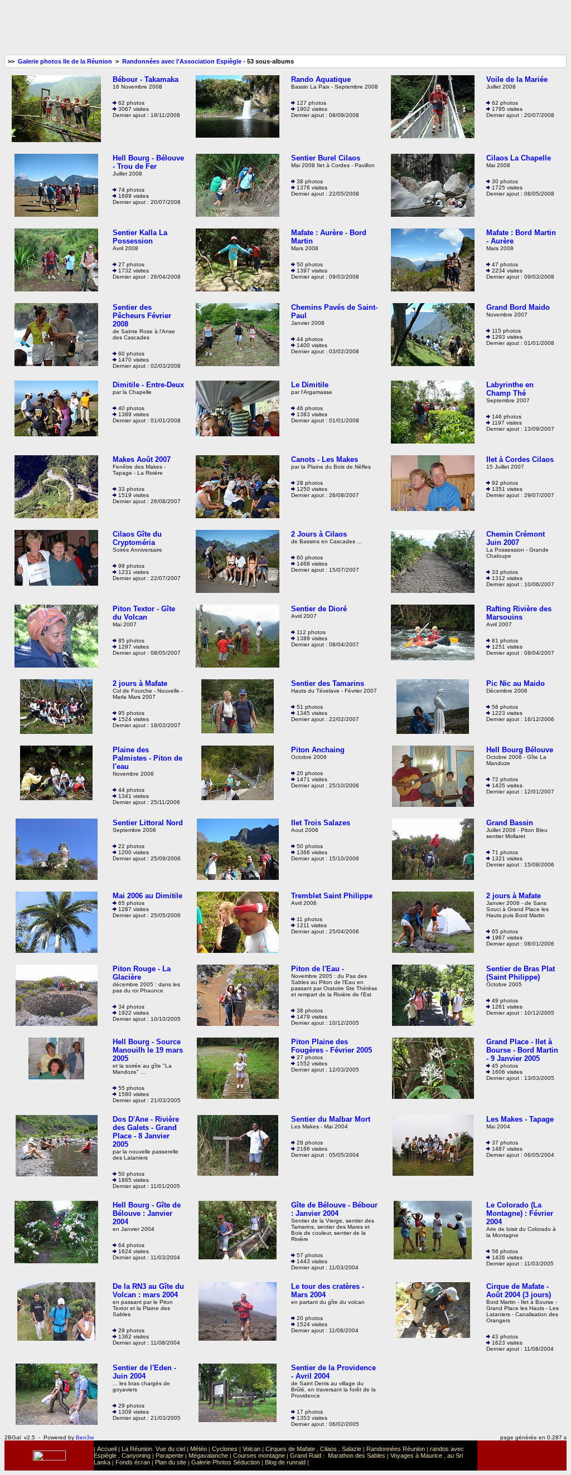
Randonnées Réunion (395, 1448)
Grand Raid (305, 1455)
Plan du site (170, 1462)
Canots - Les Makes (324, 459)
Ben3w (85, 1437)
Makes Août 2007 (142, 459)
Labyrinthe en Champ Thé (510, 389)
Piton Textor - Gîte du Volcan (144, 613)
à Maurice (428, 1455)
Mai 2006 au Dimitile (147, 896)
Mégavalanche (208, 1455)
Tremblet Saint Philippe (331, 896)
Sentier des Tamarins (327, 683)
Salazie (351, 1448)
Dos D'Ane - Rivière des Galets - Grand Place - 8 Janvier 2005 (146, 1131)
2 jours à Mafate (140, 683)
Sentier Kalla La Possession (140, 236)
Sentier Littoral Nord (148, 823)
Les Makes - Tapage (520, 1119)
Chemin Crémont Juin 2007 (515, 538)
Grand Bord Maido (518, 307)
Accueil (107, 1448)
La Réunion (137, 1448)
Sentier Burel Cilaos (325, 158)
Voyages (402, 1455)
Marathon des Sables (356, 1455)
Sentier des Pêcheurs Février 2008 (142, 315)
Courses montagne (259, 1455)
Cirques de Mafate (290, 1448)
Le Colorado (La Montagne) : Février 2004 (519, 1213)
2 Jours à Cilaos (319, 534)
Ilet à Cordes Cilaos (520, 459)
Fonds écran (132, 1462)
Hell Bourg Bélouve (519, 750)
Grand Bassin (509, 823)
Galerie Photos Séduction (225, 1462)
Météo (198, 1448)
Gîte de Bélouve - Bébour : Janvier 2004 (334, 1209)
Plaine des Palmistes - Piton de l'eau (147, 758)
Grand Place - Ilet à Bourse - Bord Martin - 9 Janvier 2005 (522, 1050)
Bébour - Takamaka (145, 79)
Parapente (169, 1455)
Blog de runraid (285, 1462)
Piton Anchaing (318, 750)
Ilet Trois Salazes (320, 823)
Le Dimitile (309, 385)
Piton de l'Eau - (317, 969)
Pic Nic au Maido (515, 683)
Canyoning (136, 1455)
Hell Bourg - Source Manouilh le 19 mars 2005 (148, 1050)
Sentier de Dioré (319, 609)
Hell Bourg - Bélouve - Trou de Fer (148, 162)
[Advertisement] (285, 29)
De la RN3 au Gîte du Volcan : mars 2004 (148, 1290)
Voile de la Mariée (517, 79)
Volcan (251, 1448)
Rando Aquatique (321, 79)
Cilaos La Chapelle (518, 158)
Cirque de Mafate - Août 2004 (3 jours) (518, 1290)
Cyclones (225, 1448)
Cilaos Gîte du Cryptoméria (137, 538)
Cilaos (328, 1448)
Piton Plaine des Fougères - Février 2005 (331, 1046)
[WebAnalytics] (522, 1457)
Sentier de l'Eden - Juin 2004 (144, 1372)
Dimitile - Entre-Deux (148, 385)
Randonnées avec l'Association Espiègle (181, 61)
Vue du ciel (170, 1448)
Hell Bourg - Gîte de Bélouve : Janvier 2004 (147, 1213)
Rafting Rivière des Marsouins (518, 613)
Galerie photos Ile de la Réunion (65, 61)
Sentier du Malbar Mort (330, 1119)
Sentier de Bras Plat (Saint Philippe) (520, 973)
